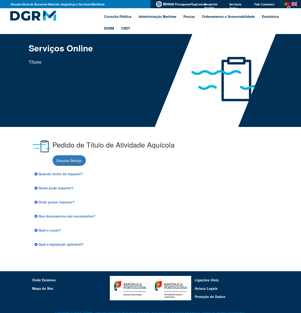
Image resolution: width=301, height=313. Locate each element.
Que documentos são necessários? (66, 216)
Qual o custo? (49, 230)
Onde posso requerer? (56, 202)
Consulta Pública (117, 16)
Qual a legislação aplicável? (60, 244)
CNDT (125, 28)
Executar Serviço (69, 160)
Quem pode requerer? (55, 188)
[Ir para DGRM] (32, 15)
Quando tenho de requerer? (60, 174)
